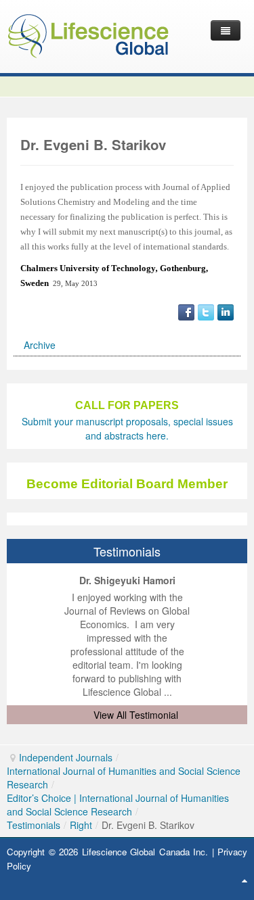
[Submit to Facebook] (186, 311)
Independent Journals (65, 757)
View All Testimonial (135, 714)
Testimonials (33, 825)
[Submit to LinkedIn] (225, 311)
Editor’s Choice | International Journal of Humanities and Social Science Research (118, 804)
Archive (40, 345)
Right (81, 825)
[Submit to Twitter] (206, 311)
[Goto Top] (244, 879)
